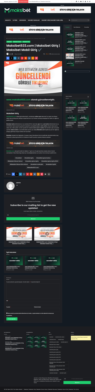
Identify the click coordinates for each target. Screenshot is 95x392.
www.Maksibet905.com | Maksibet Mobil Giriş (71, 124)
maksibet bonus (52, 339)
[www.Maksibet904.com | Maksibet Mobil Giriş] (83, 118)
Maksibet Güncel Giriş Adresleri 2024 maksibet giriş (57, 366)
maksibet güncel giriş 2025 (55, 359)
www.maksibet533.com (18, 99)
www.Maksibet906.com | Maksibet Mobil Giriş (50, 267)
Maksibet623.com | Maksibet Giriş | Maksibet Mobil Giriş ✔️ (81, 55)
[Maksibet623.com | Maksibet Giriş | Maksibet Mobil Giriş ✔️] (70, 56)
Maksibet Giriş (33, 25)
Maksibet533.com (33, 167)
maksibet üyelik (51, 164)
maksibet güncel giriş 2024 (55, 357)
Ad (7, 300)
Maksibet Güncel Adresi (15, 161)
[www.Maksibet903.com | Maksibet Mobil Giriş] (43, 341)
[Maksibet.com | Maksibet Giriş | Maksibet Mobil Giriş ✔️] (70, 35)
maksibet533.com (11, 116)
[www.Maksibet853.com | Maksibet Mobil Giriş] (43, 346)
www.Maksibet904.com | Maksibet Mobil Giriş (83, 124)
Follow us (72, 332)
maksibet (19, 158)
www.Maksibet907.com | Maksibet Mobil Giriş (31, 267)
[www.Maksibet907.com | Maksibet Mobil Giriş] (33, 260)
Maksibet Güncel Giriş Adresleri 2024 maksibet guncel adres (57, 370)
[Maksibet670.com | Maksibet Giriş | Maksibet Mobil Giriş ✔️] (70, 42)
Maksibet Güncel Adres (42, 389)
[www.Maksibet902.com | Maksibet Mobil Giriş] (29, 346)
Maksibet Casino (17, 41)
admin (10, 54)
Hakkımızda (22, 20)
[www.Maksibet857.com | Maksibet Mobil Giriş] (36, 346)
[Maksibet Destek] (70, 63)
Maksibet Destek (79, 61)
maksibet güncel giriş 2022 (55, 352)
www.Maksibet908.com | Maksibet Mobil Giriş (13, 267)
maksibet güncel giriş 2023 (50, 161)
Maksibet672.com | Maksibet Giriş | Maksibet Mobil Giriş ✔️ (81, 48)
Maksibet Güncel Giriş (63, 389)
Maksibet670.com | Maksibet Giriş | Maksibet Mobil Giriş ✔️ (81, 41)
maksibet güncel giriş (32, 161)
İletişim (15, 20)
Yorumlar (86, 27)
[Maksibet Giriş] (17, 10)
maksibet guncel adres (43, 158)
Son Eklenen (77, 27)
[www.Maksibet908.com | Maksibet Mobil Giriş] (14, 260)
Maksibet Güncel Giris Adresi (19, 164)
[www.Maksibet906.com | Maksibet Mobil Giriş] (51, 260)
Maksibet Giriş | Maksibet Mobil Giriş (52, 20)
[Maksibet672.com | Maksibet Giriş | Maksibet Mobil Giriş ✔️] (70, 49)
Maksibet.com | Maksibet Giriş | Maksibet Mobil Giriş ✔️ (81, 34)
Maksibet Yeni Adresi (74, 389)
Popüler (67, 27)
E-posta (8, 307)
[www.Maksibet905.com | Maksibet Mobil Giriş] (71, 118)
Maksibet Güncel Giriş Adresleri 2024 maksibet (57, 363)
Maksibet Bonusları (34, 20)
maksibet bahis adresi (59, 337)
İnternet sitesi (37, 307)
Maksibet (62, 5)
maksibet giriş (29, 158)
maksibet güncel (64, 342)
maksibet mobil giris (37, 164)
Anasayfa (8, 20)
